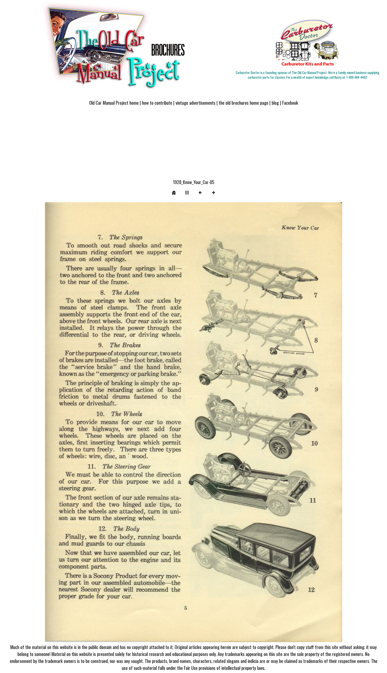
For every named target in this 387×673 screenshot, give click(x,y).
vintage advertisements (195, 102)
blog (275, 102)
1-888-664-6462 (356, 77)
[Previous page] (104, 422)
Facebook (290, 102)
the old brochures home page (243, 102)
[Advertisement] (193, 145)
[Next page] (253, 422)
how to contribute (157, 102)
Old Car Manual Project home (114, 102)
